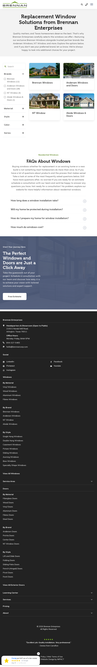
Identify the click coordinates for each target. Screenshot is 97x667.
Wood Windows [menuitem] (10, 391)
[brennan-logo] (29, 4)
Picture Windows (10, 449)
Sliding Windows (10, 453)
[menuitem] (14, 585)
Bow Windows (9, 461)
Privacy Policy (40, 657)
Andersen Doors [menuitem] (10, 531)
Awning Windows (11, 457)
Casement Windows (12, 444)
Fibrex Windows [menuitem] (10, 399)
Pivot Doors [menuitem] (8, 572)
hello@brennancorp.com (17, 347)
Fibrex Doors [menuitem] (8, 515)
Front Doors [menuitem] (8, 576)
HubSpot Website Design (43, 659)
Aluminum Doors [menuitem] (10, 511)
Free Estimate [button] (14, 296)
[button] (5, 66)
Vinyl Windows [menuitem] (9, 387)
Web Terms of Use (55, 657)
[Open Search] (82, 5)
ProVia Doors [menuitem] (8, 535)
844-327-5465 (13, 342)
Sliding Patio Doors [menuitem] (11, 564)
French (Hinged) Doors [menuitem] (12, 568)
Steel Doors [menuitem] (8, 519)
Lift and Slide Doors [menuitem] (11, 556)
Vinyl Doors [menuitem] (8, 506)
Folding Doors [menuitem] (9, 560)
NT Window (8, 420)
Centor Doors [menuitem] (8, 539)
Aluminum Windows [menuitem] (12, 395)
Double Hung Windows (13, 440)
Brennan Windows (11, 411)
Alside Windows (10, 424)
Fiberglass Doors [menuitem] (10, 498)
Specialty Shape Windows (14, 465)
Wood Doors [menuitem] (8, 502)
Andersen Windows (11, 416)
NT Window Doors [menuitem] (11, 544)
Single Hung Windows (12, 436)
